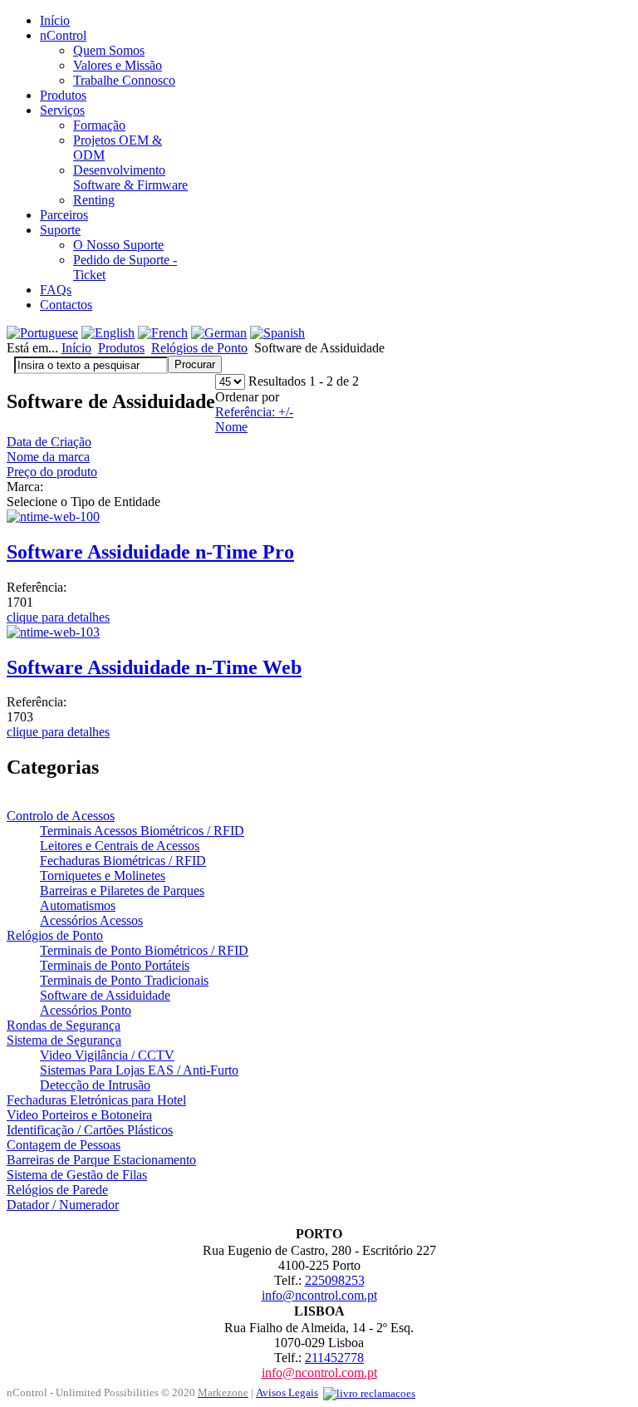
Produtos (121, 348)
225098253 (335, 1280)
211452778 (334, 1357)
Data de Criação (49, 442)
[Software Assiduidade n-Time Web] (53, 632)
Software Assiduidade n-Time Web (154, 667)
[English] (108, 333)
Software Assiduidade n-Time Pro (150, 552)
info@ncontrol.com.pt (319, 1295)
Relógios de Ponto (199, 348)
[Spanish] (277, 333)
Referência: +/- (254, 412)
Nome (231, 427)
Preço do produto (52, 472)
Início (76, 348)
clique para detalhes (58, 617)
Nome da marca (48, 457)
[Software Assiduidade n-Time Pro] (53, 516)
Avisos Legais (287, 1392)
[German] (219, 333)
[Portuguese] (42, 333)
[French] (163, 333)
